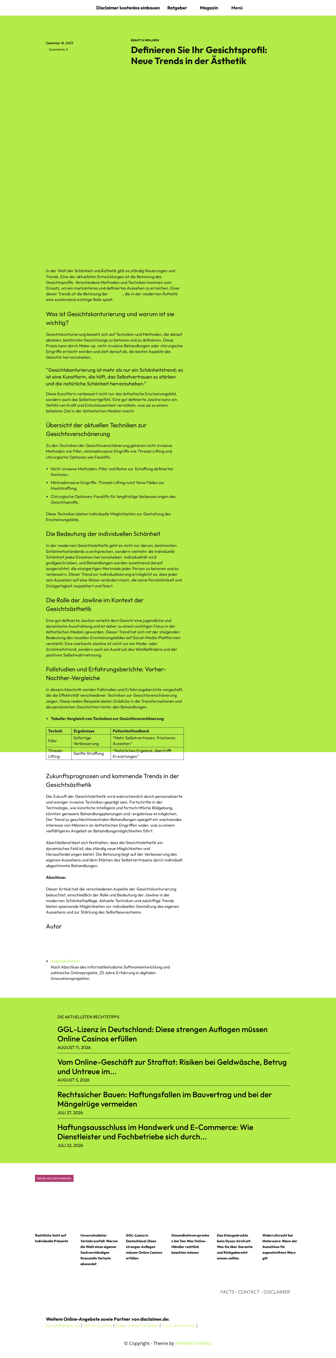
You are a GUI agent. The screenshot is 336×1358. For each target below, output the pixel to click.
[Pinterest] (71, 59)
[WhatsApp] (82, 59)
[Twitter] (61, 59)
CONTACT (249, 1292)
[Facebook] (50, 59)
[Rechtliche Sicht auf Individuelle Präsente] (54, 1209)
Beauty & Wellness (145, 40)
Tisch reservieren (178, 1325)
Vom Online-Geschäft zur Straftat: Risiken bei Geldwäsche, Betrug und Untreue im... (172, 1066)
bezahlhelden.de (63, 1325)
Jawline (115, 293)
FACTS (227, 1292)
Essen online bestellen (137, 1325)
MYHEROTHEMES (193, 1343)
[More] (93, 59)
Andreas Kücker (65, 961)
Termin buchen (97, 1325)
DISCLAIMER (277, 1292)
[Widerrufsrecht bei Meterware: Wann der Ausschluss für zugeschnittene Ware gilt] (281, 1209)
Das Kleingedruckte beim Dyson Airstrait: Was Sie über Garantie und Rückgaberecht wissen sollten (235, 1246)
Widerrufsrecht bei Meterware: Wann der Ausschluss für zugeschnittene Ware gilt (279, 1246)
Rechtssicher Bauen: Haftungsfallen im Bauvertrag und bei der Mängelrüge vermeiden (164, 1099)
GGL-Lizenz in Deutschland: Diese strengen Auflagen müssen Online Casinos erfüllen (162, 1033)
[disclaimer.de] (69, 8)
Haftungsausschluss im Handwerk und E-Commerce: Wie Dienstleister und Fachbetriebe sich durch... (155, 1131)
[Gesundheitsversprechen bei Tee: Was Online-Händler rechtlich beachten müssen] (190, 1209)
